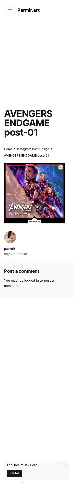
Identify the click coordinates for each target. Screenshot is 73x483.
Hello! (14, 473)
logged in (31, 280)
